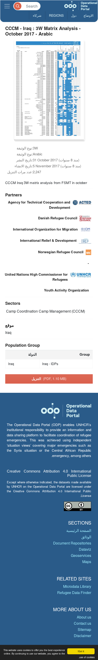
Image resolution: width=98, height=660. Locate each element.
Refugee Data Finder (74, 592)
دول (73, 15)
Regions (56, 15)
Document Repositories (72, 543)
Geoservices (81, 555)
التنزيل (49, 378)
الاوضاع (88, 15)
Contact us (82, 623)
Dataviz (85, 549)
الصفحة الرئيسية (78, 530)
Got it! (81, 651)
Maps (86, 561)
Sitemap (84, 629)
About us (84, 617)
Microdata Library (77, 586)
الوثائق (86, 536)
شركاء (37, 15)
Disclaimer (82, 635)
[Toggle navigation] (7, 6)
